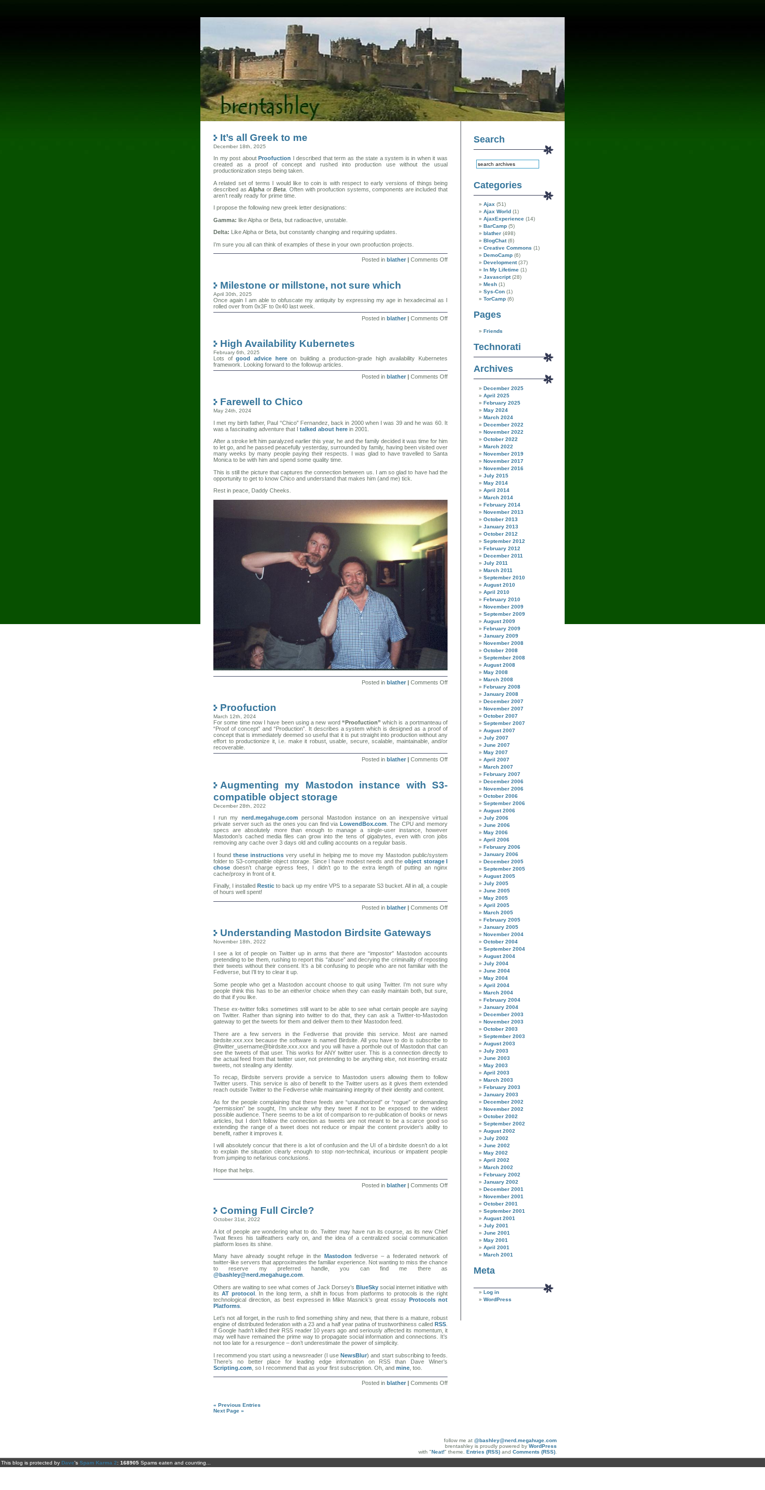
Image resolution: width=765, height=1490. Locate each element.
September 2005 (504, 869)
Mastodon (338, 1256)
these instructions (258, 855)
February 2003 (501, 1087)
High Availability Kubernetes (287, 343)
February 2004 (501, 1000)
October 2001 (500, 1204)
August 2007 (499, 730)
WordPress (497, 1299)
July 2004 (495, 963)
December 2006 (503, 781)
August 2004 (499, 956)
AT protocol (238, 1293)
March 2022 (498, 446)
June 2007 (496, 745)
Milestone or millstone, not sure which (310, 285)
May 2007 (495, 752)
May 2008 (495, 672)
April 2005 (496, 905)
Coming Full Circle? (267, 1210)
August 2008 (499, 665)
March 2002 (498, 1167)
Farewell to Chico (261, 401)
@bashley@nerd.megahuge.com (258, 1275)
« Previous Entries (237, 1405)
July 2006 (495, 818)
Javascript (497, 277)
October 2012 (500, 534)
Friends (493, 331)
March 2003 (498, 1080)
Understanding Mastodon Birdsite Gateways (325, 932)
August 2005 (499, 876)
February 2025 (501, 403)
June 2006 (496, 825)
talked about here (324, 429)
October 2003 (500, 1029)
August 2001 (499, 1218)
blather (396, 259)
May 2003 (495, 1065)
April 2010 (496, 592)
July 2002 (495, 1138)
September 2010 (504, 577)
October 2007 (500, 716)
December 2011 (503, 556)
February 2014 (501, 505)
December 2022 (503, 424)
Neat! (437, 1452)
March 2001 (498, 1255)
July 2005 (495, 883)
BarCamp (495, 226)
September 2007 (504, 723)
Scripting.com (232, 1368)
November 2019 (503, 454)
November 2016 (503, 468)
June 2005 (496, 890)
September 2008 (504, 657)
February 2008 (501, 687)
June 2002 (496, 1145)
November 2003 (503, 1022)
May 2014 (495, 483)
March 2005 (498, 912)
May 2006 (495, 832)
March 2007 (498, 767)
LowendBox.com (363, 824)
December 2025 (503, 388)
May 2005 (495, 898)
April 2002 (496, 1160)
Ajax (489, 204)
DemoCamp (498, 255)
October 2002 (500, 1116)
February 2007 (501, 774)
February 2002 (501, 1174)
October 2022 (500, 439)
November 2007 (503, 708)
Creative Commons (507, 248)
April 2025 (496, 395)
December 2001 (503, 1189)
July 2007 (495, 738)
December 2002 (503, 1102)
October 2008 (500, 650)
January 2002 (500, 1182)
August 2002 (499, 1131)
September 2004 (504, 949)
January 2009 (500, 636)
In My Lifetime (501, 270)
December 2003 (503, 1014)
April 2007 (496, 759)
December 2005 (503, 861)
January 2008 (500, 694)
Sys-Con (494, 291)
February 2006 (501, 847)
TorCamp (494, 299)
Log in (491, 1292)
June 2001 (496, 1233)
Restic (265, 886)
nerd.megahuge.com (269, 817)
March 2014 (498, 497)
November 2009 (503, 607)
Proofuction (274, 158)
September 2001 (504, 1211)
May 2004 (495, 978)
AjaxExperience (503, 219)
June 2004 (496, 971)
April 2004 (496, 985)
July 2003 (495, 1051)
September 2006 (504, 803)
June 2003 (496, 1058)
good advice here (261, 358)
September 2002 (504, 1123)
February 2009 (501, 628)
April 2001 (496, 1247)
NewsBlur (353, 1355)
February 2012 (501, 548)
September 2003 (504, 1036)
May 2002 (495, 1153)
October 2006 (500, 796)
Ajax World (497, 211)
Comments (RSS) (534, 1452)
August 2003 (499, 1043)
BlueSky (367, 1287)
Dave (67, 1463)
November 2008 (503, 643)
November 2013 (503, 512)
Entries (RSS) (483, 1452)
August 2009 (499, 621)
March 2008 (498, 679)
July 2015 (495, 475)
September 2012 (504, 541)
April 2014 (496, 490)
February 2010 (501, 599)
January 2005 (500, 927)
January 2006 (500, 854)
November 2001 (503, 1196)
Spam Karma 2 (98, 1463)
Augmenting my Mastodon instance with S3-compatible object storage (330, 790)
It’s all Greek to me (264, 137)
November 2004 (503, 934)
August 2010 (499, 585)
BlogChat (494, 240)
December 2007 (503, 701)
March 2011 (498, 570)
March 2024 (498, 417)
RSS (440, 1324)
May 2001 (495, 1240)
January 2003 (500, 1094)
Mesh (490, 284)
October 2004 (500, 941)
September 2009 (504, 614)
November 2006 (503, 789)
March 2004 (498, 992)
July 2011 (495, 563)
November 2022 (503, 432)
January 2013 (500, 526)
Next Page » (228, 1411)
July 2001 (495, 1225)
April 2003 (496, 1073)
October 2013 (500, 519)
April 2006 (496, 840)
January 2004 (500, 1007)
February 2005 (501, 920)
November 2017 (503, 461)
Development (500, 262)
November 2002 (503, 1109)
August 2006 (499, 810)
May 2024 (495, 410)
